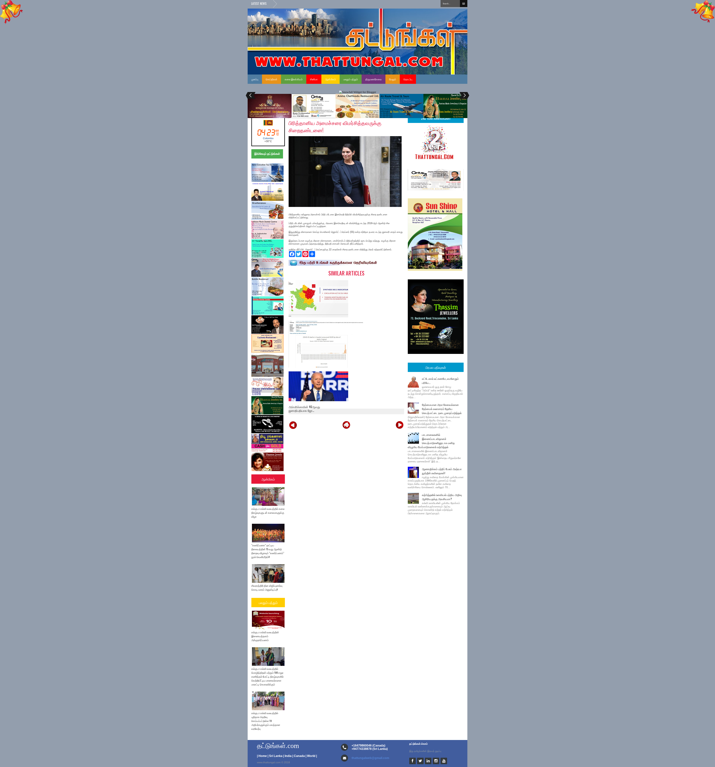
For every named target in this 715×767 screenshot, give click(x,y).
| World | (311, 756)
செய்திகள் (271, 79)
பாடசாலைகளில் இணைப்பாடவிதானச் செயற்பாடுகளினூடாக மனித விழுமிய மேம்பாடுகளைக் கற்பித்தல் (431, 440)
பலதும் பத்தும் (350, 79)
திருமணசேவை (373, 79)
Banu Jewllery (445, 111)
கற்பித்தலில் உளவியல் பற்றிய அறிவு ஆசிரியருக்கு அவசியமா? (442, 497)
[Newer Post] (293, 424)
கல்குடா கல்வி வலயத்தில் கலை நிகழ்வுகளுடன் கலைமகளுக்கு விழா (268, 512)
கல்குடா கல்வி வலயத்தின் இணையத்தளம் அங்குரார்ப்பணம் (265, 636)
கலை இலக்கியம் (294, 79)
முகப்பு (254, 79)
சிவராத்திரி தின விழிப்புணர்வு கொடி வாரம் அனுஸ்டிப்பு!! (266, 587)
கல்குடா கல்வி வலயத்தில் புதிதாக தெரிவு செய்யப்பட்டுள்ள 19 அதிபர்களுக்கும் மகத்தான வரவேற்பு (265, 720)
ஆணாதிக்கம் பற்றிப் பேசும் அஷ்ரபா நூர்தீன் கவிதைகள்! (442, 471)
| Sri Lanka (275, 756)
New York (268, 138)
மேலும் (392, 79)
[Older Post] (399, 424)
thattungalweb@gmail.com (370, 758)
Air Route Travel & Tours (401, 111)
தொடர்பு (407, 79)
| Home (262, 756)
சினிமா (314, 79)
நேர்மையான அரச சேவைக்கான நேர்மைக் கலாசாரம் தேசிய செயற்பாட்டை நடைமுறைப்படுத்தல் (442, 408)
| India (287, 756)
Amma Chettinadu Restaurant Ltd (357, 111)
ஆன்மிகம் (330, 79)
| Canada (298, 756)
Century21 (313, 111)
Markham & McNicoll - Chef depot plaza (269, 111)
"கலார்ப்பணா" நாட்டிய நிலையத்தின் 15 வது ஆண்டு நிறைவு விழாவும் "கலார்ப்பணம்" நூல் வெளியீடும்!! (267, 551)
